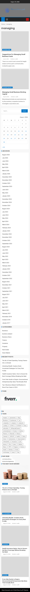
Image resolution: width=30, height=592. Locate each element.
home (4, 439)
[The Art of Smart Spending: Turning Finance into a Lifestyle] (15, 475)
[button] (6, 19)
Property (4, 346)
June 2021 (5, 301)
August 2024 (6, 208)
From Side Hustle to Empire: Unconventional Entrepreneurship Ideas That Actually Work (14, 581)
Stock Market (6, 353)
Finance (4, 340)
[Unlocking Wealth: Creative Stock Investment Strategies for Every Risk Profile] (15, 505)
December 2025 (7, 177)
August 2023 (6, 247)
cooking (5, 425)
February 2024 (6, 228)
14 (18, 131)
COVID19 (18, 425)
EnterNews (17, 590)
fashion (21, 431)
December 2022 (7, 272)
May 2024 (5, 218)
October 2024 (6, 205)
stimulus (10, 449)
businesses (13, 420)
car (19, 420)
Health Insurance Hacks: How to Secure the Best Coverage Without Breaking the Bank (14, 550)
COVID (12, 425)
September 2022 (7, 278)
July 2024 (5, 212)
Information (6, 441)
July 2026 (5, 158)
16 (26, 131)
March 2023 (5, 262)
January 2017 (6, 323)
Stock (16, 449)
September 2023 (7, 243)
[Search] (25, 19)
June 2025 (5, 189)
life (10, 444)
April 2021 (5, 307)
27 (15, 138)
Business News (6, 49)
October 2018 (6, 320)
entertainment (7, 431)
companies (6, 423)
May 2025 (5, 193)
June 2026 (5, 161)
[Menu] (6, 19)
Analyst (5, 417)
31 (4, 142)
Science (22, 447)
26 (11, 138)
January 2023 (6, 269)
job (20, 441)
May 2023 (5, 256)
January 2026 (6, 174)
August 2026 (6, 155)
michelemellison (6, 459)
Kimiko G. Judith (14, 59)
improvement (21, 439)
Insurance (5, 343)
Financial (12, 433)
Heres (24, 436)
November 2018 (7, 316)
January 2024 (6, 231)
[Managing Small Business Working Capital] (15, 79)
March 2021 (5, 310)
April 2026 (5, 167)
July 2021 (5, 297)
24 (4, 138)
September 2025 (7, 186)
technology (6, 452)
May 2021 (5, 304)
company (13, 423)
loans (14, 444)
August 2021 (6, 294)
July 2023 (5, 250)
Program (15, 447)
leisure (5, 444)
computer (21, 423)
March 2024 (5, 224)
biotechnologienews (8, 461)
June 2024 (5, 215)
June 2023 (5, 253)
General (5, 436)
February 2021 (6, 313)
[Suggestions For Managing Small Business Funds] (15, 41)
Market (20, 444)
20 (15, 135)
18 (7, 135)
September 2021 (7, 291)
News (4, 447)
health (18, 436)
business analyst (7, 87)
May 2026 (5, 164)
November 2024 (7, 202)
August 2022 (6, 281)
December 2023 (7, 234)
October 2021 (6, 288)
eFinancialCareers (15, 428)
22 (22, 135)
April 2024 (5, 221)
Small (4, 449)
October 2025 (6, 183)
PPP (10, 447)
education (5, 428)
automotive (13, 417)
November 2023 (7, 237)
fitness (18, 433)
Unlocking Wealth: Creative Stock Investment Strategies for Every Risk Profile (13, 368)
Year (18, 452)
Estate (15, 431)
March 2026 (5, 170)
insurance (14, 441)
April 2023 (5, 259)
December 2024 (7, 199)
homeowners (12, 439)
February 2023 (6, 266)
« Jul (3, 147)
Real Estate (5, 349)
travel (13, 452)
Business (5, 330)
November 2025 (7, 180)
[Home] (3, 19)
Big (19, 417)
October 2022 (6, 275)
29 (22, 138)
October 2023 (6, 240)
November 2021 (7, 285)
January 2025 (6, 196)
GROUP (12, 436)
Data (25, 425)
